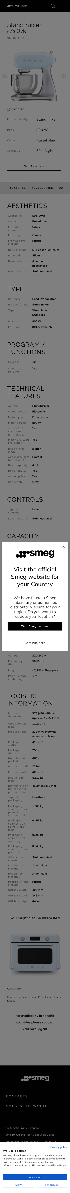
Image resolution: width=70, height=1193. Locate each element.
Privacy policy (58, 1147)
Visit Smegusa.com (35, 626)
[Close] (63, 546)
